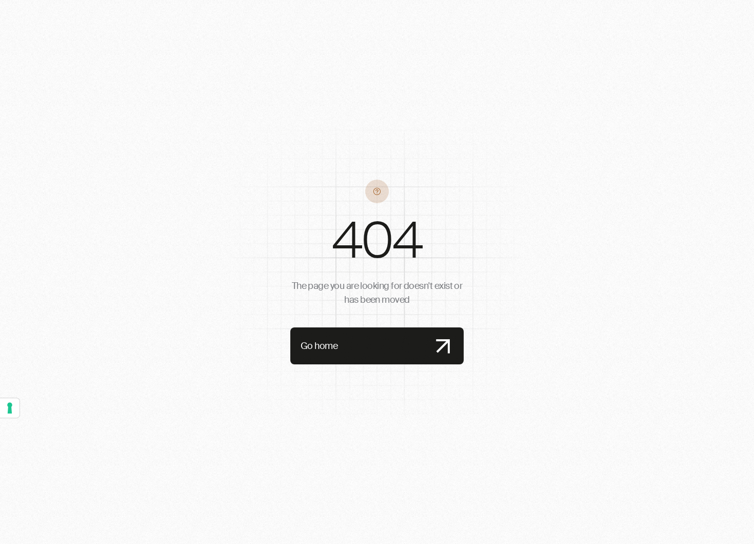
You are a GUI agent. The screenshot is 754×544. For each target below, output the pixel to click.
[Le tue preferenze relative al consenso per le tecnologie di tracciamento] (9, 408)
